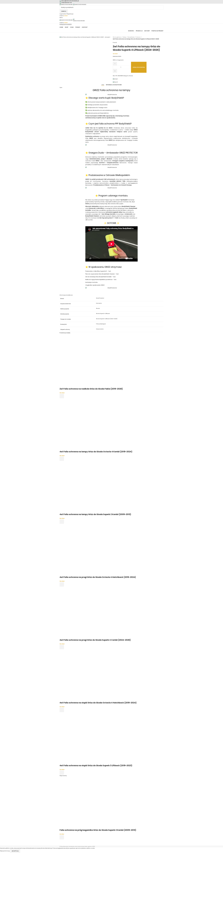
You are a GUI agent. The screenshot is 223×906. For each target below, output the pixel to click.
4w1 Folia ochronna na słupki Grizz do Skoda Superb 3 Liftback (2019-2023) (96, 765)
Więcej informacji (5, 851)
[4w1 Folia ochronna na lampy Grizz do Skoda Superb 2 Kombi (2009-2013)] (86, 487)
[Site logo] (66, 4)
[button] (62, 396)
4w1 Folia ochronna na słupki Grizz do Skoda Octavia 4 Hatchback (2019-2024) (98, 702)
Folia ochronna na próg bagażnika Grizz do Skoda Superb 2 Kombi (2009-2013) (98, 830)
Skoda (138, 37)
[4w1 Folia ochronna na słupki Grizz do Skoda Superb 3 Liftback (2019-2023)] (86, 738)
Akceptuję (15, 851)
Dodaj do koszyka (139, 67)
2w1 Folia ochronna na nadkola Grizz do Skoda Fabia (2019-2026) (91, 388)
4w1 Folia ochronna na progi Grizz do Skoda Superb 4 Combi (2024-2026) (95, 640)
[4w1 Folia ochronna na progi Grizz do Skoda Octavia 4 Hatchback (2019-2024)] (86, 550)
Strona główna (117, 37)
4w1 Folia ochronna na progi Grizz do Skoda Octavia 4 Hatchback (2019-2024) (98, 577)
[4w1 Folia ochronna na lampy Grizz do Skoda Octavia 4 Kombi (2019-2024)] (86, 424)
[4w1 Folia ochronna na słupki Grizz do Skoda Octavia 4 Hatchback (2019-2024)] (86, 675)
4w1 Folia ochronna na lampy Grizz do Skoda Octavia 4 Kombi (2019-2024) (96, 451)
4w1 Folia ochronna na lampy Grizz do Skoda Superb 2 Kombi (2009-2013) (95, 514)
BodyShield (131, 37)
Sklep (124, 37)
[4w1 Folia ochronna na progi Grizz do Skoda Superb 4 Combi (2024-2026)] (86, 612)
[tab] (102, 85)
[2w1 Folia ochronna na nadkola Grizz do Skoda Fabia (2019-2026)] (86, 361)
